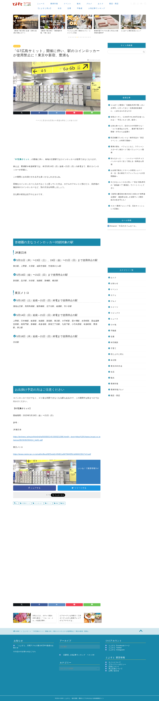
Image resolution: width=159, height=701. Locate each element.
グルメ (89, 4)
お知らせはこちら (29, 651)
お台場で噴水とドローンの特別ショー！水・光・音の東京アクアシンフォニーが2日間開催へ (128, 173)
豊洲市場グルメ (117, 390)
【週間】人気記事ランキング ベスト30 (78, 655)
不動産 (80, 8)
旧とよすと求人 (117, 354)
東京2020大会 (116, 366)
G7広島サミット (25, 503)
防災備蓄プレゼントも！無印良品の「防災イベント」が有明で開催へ (127, 139)
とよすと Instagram (117, 650)
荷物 (56, 503)
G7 (16, 503)
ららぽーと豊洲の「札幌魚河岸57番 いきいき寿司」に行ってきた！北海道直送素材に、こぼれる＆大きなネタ (128, 108)
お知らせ (114, 283)
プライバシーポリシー (117, 664)
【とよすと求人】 (44, 8)
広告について (114, 666)
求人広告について (116, 669)
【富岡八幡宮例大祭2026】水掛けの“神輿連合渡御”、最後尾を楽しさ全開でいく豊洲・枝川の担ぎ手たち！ (128, 197)
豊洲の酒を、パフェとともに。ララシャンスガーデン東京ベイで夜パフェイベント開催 (127, 149)
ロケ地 (113, 325)
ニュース (41, 4)
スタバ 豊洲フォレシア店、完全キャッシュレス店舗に (127, 207)
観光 (79, 4)
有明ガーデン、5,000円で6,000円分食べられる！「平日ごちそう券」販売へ (128, 118)
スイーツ (114, 307)
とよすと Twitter (115, 648)
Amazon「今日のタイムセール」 (123, 226)
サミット (48, 503)
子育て (113, 348)
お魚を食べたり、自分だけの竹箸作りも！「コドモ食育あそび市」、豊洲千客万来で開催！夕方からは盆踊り (127, 129)
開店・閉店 (114, 4)
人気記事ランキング (96, 8)
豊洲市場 (54, 4)
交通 (69, 8)
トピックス (115, 313)
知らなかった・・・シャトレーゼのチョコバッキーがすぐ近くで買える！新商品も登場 (127, 161)
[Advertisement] (56, 138)
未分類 (113, 360)
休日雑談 (114, 342)
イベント (67, 4)
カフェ (113, 295)
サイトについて (115, 662)
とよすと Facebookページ (119, 645)
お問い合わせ (114, 671)
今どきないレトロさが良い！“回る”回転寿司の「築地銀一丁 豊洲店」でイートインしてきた (128, 185)
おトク (100, 4)
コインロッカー (38, 503)
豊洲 (63, 503)
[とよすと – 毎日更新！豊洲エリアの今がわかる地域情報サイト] (22, 6)
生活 (60, 8)
